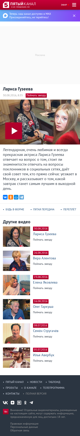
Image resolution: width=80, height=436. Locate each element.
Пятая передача (43, 209)
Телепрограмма (53, 388)
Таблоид (54, 382)
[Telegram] (21, 197)
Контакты (12, 393)
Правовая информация (24, 423)
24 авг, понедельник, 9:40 (20, 7)
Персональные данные (24, 427)
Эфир (64, 4)
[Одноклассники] (10, 197)
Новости (36, 382)
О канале (30, 388)
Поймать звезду (36, 95)
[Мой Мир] (16, 197)
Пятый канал (15, 382)
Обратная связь (19, 430)
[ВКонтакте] (5, 197)
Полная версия (36, 393)
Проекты (12, 388)
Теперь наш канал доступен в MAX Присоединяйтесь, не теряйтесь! (30, 15)
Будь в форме (15, 209)
